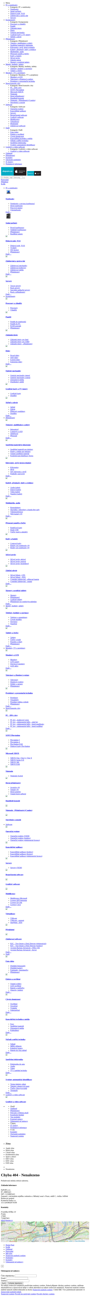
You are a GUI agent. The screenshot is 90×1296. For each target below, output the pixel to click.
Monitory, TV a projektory (15, 73)
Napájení (13, 624)
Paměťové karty (16, 528)
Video (12, 1068)
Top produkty (15, 1117)
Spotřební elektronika (18, 143)
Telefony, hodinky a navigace (21, 69)
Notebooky (14, 9)
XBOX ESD (15, 764)
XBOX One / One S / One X (21, 758)
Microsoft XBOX (16, 92)
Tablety (13, 638)
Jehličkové (14, 434)
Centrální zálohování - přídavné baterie (24, 579)
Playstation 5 (15, 740)
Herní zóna (10, 1150)
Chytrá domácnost (17, 136)
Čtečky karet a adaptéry (19, 532)
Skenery (13, 595)
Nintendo (13, 94)
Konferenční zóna (12, 1155)
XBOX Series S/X (17, 760)
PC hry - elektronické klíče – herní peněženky (27, 724)
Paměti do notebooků (18, 322)
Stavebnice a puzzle (17, 102)
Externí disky (15, 360)
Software (9, 105)
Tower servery (15, 286)
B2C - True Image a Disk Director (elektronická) (28, 944)
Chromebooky (15, 210)
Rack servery (15, 288)
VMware (13, 918)
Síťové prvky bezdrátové (19, 564)
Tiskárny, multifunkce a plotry (21, 43)
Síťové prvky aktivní (18, 559)
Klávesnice (14, 467)
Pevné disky (14, 355)
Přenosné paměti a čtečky (19, 54)
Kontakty (9, 158)
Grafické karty (15, 393)
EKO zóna (10, 1159)
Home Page (10, 1245)
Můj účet (9, 1253)
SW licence (14, 250)
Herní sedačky (15, 792)
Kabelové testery (16, 1048)
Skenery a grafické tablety (20, 62)
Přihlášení (4, 182)
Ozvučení (13, 1006)
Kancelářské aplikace (18, 111)
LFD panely (14, 662)
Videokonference (16, 512)
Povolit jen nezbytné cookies (25, 1294)
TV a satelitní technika (18, 1071)
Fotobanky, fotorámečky (19, 970)
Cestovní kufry (15, 543)
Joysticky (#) (15, 787)
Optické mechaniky (17, 33)
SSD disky (14, 358)
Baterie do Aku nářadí (18, 1050)
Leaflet (70, 1241)
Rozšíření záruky (16, 234)
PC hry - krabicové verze (19, 720)
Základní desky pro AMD (19, 342)
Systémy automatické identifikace (22, 145)
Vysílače (13, 248)
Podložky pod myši (17, 474)
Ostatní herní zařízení (18, 794)
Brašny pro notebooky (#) (19, 548)
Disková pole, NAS (17, 13)
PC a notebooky (12, 5)
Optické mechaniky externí (20, 378)
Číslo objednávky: (7, 1276)
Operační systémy (17, 109)
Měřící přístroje (16, 1046)
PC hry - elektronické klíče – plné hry (24, 722)
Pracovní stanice (16, 208)
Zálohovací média (17, 270)
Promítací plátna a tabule (19, 702)
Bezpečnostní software (18, 115)
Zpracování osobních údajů (11, 1292)
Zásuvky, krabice (16, 990)
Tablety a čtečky (16, 71)
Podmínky (9, 1258)
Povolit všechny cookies (45, 1294)
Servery (13, 18)
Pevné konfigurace (17, 228)
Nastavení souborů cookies (16, 1256)
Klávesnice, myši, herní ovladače (22, 47)
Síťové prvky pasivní (18, 561)
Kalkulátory (14, 1030)
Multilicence (14, 119)
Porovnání (5, 180)
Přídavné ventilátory (17, 411)
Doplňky (13, 396)
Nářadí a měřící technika (19, 141)
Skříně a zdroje (15, 37)
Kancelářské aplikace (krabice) (21, 852)
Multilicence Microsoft (18, 898)
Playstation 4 (15, 742)
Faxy (12, 1024)
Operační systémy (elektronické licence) (25, 840)
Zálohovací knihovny (18, 268)
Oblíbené (9, 153)
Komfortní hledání (17, 1115)
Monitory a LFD (16, 77)
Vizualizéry (14, 700)
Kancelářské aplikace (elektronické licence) (26, 856)
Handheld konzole (17, 98)
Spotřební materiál (17, 1026)
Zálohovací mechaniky (18, 266)
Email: (3, 1278)
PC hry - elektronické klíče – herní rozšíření (26, 726)
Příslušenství (10, 39)
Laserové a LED (16, 432)
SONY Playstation (17, 90)
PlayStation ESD (16, 744)
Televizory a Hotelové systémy (21, 79)
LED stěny (14, 666)
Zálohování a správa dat (19, 16)
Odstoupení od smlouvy (19, 1121)
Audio (12, 1066)
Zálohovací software (17, 126)
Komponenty (10, 20)
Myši (12, 470)
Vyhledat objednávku (15, 1283)
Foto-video (14, 132)
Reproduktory (15, 508)
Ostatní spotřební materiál (19, 454)
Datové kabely (15, 490)
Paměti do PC (15, 324)
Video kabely (15, 492)
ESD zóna (9, 1163)
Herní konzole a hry (13, 83)
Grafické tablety (16, 599)
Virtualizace (14, 122)
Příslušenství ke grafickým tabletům (23, 602)
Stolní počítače (15, 11)
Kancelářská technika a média (21, 138)
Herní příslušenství (17, 96)
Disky (12, 30)
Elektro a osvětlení (17, 134)
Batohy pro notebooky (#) (20, 546)
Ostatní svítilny (15, 984)
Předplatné (14, 124)
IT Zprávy (9, 162)
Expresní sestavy (16, 1119)
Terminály (14, 1091)
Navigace (13, 622)
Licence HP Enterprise (18, 900)
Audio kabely (15, 488)
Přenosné (13, 436)
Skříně (12, 407)
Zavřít (4, 1283)
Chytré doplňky (16, 620)
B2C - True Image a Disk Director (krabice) (26, 946)
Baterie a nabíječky (17, 988)
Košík (3, 184)
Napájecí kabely (16, 494)
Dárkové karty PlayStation (20, 746)
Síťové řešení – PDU (18, 577)
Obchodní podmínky (13, 160)
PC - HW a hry (16, 88)
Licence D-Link (16, 903)
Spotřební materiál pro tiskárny (21, 449)
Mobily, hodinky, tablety (15, 64)
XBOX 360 (14, 762)
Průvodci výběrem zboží (19, 1113)
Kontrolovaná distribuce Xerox (21, 456)
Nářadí (12, 1044)
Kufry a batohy (16, 56)
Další (7, 128)
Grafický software (17, 117)
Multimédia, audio (17, 52)
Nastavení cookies (17, 1136)
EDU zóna (10, 1161)
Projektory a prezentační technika (22, 81)
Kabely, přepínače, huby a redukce (23, 50)
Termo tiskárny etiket (18, 1084)
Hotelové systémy (17, 682)
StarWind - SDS (16, 923)
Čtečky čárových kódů (18, 1088)
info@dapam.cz (7, 1220)
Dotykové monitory (17, 664)
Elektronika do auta (17, 1064)
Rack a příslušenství (17, 292)
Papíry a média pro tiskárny (20, 452)
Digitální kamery (16, 968)
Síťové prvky (15, 58)
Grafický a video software (15, 147)
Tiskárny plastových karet (19, 1086)
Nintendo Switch (16, 776)
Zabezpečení (15, 1010)
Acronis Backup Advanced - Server (23, 950)
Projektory (14, 698)
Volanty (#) (14, 790)
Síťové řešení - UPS (17, 575)
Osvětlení (13, 1004)
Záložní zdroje (15, 60)
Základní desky (16, 28)
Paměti (12, 26)
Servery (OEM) (16, 868)
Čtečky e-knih (15, 640)
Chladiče (13, 310)
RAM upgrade (15, 326)
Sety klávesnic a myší (18, 472)
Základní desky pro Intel (19, 340)
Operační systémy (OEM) (19, 836)
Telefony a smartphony (18, 617)
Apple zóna (10, 1148)
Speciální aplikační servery (20, 290)
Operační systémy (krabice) (20, 838)
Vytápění (13, 1008)
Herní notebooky (16, 206)
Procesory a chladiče (18, 24)
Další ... (8, 212)
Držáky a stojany (16, 684)
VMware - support (17, 920)
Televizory (14, 680)
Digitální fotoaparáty (18, 966)
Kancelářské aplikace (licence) (21, 854)
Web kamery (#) (16, 514)
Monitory (13, 660)
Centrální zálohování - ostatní (21, 581)
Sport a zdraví (11, 1157)
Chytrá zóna (10, 1152)
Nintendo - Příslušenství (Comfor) (22, 100)
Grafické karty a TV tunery (20, 35)
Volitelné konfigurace (18, 230)
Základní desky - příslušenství (21, 344)
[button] (45, 1229)
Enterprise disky (16, 362)
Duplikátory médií (17, 382)
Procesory (14, 308)
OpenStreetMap (80, 1241)
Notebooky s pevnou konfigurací (22, 204)
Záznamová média (17, 380)
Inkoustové (14, 429)
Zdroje (12, 409)
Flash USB (14, 530)
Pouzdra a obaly (16, 642)
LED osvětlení (15, 986)
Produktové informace (14, 164)
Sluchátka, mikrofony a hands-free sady (25, 510)
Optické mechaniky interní (20, 375)
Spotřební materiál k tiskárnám (21, 45)
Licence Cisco (15, 905)
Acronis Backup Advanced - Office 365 (25, 948)
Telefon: (4, 1281)
